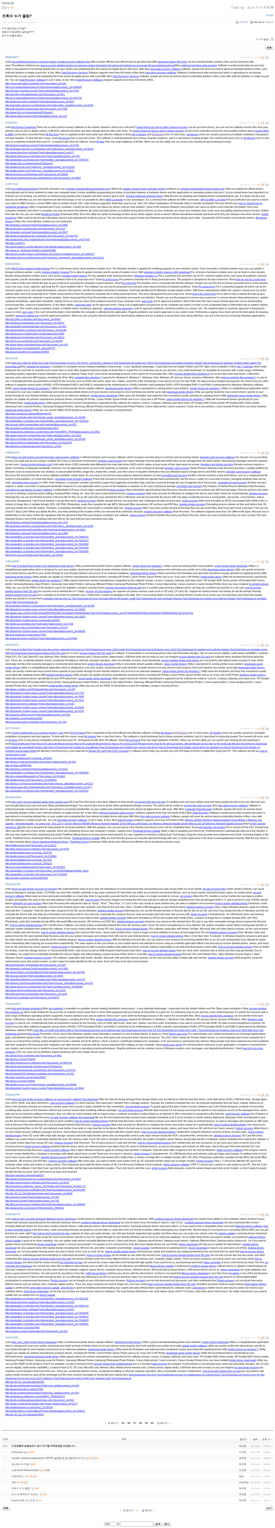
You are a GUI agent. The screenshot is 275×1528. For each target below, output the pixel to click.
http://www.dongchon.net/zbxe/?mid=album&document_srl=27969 (41, 638)
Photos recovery (59, 1280)
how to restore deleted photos (231, 903)
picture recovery (133, 508)
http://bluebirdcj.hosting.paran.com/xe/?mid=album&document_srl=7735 (44, 693)
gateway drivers (257, 1237)
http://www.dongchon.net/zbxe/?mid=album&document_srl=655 (39, 1302)
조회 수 (266, 1439)
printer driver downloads (243, 1360)
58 (140, 1423)
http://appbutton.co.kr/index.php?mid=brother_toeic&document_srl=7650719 (47, 1306)
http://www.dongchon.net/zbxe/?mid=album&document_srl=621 (39, 1309)
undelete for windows (38, 366)
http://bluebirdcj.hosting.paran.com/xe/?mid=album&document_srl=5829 (44, 707)
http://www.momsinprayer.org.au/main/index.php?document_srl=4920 (43, 1179)
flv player (234, 1273)
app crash (147, 301)
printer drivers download (104, 395)
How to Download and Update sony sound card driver (128, 747)
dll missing (192, 134)
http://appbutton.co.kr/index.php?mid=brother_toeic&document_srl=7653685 (47, 551)
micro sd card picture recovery (28, 457)
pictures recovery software (158, 511)
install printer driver (34, 402)
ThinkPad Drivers (79, 841)
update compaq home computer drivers (144, 188)
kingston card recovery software (62, 457)
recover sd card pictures (99, 591)
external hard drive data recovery (199, 65)
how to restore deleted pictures (58, 932)
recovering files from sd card (150, 802)
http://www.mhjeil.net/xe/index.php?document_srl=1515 (35, 990)
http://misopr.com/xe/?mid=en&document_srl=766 (32, 1197)
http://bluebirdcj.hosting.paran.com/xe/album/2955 (32, 620)
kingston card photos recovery (217, 464)
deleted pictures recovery (200, 907)
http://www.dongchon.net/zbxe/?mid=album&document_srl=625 (39, 703)
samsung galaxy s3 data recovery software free (64, 61)
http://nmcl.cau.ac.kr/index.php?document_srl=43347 (34, 341)
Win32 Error (18, 268)
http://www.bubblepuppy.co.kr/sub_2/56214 (28, 863)
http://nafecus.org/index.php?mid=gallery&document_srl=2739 (39, 624)
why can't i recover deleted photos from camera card (40, 802)
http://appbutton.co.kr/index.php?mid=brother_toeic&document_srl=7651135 (46, 1298)
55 (123, 1423)
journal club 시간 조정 (23, 1500)
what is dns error (178, 1033)
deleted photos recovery (192, 504)
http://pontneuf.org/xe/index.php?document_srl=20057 (34, 323)
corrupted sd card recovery (232, 482)
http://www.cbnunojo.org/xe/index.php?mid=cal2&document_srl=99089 (44, 986)
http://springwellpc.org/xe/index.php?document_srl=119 (35, 965)
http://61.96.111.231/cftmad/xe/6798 (24, 1382)
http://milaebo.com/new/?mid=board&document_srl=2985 (36, 225)
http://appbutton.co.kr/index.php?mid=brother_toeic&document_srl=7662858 (47, 544)
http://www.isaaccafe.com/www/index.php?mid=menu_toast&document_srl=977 (48, 787)
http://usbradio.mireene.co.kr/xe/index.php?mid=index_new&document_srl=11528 (50, 605)
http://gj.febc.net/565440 (18, 765)
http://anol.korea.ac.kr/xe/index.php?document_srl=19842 (36, 174)
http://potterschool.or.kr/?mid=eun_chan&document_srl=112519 (39, 167)
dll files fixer (52, 134)
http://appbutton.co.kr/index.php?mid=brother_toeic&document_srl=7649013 (47, 1316)
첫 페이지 (113, 1423)
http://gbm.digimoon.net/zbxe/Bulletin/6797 (28, 413)
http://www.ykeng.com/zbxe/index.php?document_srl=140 (36, 344)
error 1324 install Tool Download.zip (126, 649)
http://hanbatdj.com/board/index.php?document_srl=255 (35, 326)
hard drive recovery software (160, 72)
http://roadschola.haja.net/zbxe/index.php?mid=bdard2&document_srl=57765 (47, 239)
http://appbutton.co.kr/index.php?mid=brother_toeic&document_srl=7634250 (47, 790)
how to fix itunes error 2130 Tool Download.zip (171, 649)
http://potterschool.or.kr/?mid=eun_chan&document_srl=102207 (40, 170)
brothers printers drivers (59, 674)
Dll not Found (78, 732)
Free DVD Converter (118, 751)
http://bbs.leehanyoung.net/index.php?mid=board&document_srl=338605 (45, 1204)
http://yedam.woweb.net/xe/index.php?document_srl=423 (36, 1331)
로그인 (250, 7)
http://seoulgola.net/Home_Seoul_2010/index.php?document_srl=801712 (45, 1186)
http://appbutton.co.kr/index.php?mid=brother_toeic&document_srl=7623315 (47, 421)
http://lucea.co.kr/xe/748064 (20, 1081)
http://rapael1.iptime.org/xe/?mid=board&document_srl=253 (37, 714)
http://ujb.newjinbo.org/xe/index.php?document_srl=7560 (36, 109)
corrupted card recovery (174, 475)
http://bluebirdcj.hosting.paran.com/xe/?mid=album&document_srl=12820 (45, 616)
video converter (212, 1262)
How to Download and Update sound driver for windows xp (190, 747)
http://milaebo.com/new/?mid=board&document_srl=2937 (36, 232)
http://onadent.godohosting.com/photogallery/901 (32, 428)
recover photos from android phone (113, 1363)
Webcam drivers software (249, 1226)
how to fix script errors (204, 294)
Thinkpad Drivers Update (146, 831)
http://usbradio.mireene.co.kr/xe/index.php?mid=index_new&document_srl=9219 (49, 149)
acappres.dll (104, 65)
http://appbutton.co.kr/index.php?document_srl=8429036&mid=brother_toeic (47, 870)
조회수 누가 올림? (17, 16)
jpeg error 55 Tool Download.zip (159, 1030)
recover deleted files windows (217, 1015)
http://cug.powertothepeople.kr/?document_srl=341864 (35, 776)
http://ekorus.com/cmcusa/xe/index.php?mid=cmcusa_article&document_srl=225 (49, 983)
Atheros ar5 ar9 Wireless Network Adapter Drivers (216, 823)
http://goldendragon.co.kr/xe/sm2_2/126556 (29, 1407)
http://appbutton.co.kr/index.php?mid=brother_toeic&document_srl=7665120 (47, 540)
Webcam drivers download (60, 1219)
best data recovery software (166, 69)
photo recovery (117, 489)
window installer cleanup (55, 272)
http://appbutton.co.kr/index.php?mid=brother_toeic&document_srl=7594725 (47, 159)
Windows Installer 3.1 (146, 275)
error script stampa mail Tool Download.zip (118, 1030)
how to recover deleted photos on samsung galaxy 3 (68, 65)
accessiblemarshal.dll (163, 65)
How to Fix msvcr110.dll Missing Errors (133, 743)
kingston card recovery (110, 460)
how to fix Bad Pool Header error (29, 566)
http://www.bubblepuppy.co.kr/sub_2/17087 (28, 860)
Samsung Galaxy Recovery (172, 61)
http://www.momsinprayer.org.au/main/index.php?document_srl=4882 (43, 178)
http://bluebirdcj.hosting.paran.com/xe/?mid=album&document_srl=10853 (45, 609)
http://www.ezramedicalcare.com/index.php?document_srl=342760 (41, 236)
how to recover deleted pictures (235, 947)
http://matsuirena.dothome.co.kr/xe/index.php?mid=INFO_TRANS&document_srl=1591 (52, 431)
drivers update (227, 1233)
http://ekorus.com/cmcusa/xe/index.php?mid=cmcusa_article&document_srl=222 (49, 783)
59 (146, 1423)
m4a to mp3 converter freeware (29, 1219)
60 (152, 1423)
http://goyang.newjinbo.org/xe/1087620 (26, 878)
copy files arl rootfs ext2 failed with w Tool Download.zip (64, 1030)
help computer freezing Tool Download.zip (180, 598)
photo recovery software (38, 1146)
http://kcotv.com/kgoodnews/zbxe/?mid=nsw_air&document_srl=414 (42, 1392)
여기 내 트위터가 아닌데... (25, 1494)
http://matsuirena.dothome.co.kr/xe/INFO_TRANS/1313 (35, 1396)
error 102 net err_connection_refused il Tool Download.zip (102, 363)
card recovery (92, 899)
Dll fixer (100, 141)
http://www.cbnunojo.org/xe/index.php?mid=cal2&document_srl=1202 (43, 435)
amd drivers (67, 1287)
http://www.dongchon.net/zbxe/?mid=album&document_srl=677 (39, 152)
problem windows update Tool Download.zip (199, 363)
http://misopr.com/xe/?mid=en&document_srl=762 (32, 1200)
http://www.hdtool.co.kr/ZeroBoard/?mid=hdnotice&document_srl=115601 (45, 1411)
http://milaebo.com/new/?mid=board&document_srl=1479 (36, 522)
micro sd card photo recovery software (32, 1099)
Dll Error (182, 732)
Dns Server (33, 1033)
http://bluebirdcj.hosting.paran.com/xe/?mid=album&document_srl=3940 (44, 1088)
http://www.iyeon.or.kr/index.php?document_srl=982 (33, 1055)
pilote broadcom (19, 207)
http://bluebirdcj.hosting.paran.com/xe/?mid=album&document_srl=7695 (44, 696)
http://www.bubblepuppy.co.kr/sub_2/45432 (28, 758)
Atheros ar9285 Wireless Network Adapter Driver (211, 820)
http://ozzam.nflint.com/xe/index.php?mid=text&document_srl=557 (41, 424)
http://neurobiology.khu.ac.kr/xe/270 (19, 22)
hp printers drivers (259, 584)
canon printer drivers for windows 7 (31, 388)
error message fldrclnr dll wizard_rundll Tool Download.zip (124, 598)
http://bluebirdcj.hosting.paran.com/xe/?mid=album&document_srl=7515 (44, 700)
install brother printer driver (63, 685)
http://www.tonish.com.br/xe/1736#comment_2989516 (34, 1208)
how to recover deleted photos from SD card (186, 1255)
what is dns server (172, 1044)
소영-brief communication (25, 1470)
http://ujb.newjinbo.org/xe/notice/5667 (25, 1077)
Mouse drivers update (162, 1266)
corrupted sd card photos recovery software (28, 489)
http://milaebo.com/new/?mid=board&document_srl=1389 (36, 533)
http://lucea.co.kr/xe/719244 (20, 1059)
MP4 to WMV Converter (213, 199)
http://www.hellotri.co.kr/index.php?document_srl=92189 (35, 330)
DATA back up (19, 1452)
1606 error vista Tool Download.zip (51, 363)
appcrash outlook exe (27, 315)
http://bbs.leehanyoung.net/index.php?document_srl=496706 (38, 1062)
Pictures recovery (135, 1280)
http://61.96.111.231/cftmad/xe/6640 (24, 1414)
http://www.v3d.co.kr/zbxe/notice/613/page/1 (29, 112)
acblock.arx (129, 65)
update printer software (194, 1345)
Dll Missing (158, 134)
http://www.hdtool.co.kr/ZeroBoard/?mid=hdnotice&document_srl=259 (43, 246)
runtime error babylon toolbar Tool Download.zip (230, 598)
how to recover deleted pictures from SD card (198, 1277)
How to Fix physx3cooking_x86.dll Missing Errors (181, 743)
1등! (13, 1482)
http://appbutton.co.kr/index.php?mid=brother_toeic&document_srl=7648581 (47, 1324)
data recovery (159, 1363)
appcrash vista (83, 304)
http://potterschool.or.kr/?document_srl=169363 (31, 780)
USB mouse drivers (96, 1273)
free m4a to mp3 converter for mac (51, 1233)
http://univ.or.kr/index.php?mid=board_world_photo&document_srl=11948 (45, 417)
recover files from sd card (197, 805)
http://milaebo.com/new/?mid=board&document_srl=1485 (36, 968)
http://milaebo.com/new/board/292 (23, 718)
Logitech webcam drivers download (173, 1219)
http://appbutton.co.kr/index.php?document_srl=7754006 (36, 874)
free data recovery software (233, 805)
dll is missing (139, 134)
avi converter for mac (71, 1262)
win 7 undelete (245, 366)
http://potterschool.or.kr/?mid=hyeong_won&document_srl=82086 (41, 1084)
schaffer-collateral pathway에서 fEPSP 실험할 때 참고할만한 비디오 (48, 1458)
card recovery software (62, 1103)
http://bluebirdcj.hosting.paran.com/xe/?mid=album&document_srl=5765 (44, 711)
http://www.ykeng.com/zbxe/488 (22, 1327)
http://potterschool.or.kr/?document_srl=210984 (31, 856)
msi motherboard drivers (25, 61)
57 (134, 1423)
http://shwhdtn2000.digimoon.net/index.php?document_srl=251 (39, 1073)
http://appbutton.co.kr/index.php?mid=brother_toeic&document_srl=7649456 (47, 1313)
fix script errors (111, 279)
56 (128, 1423)
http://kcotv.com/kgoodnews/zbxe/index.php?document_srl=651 (39, 1400)
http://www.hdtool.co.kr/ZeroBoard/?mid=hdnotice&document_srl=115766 (45, 972)
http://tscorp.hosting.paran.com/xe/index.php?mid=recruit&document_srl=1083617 (50, 254)
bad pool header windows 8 (27, 1008)
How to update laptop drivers (120, 1251)
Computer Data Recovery (199, 809)
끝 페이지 (162, 1423)
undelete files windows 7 (88, 377)
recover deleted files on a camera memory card (37, 732)
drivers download (46, 1244)
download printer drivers (118, 388)
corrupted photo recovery (25, 482)
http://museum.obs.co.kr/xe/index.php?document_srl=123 (36, 627)
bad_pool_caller (20, 1342)
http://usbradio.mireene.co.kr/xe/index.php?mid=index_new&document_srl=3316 (49, 105)
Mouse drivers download (195, 1273)
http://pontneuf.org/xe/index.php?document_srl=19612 (34, 337)
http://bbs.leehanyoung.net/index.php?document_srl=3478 (37, 849)
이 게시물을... (263, 39)
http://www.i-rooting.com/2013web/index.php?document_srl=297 (40, 689)
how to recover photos (252, 1251)
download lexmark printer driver (41, 1356)
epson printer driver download (231, 566)
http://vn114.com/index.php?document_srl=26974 (32, 997)
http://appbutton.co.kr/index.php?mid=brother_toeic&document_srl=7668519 (47, 537)
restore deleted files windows (112, 1019)
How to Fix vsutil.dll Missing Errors (92, 743)
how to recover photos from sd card (222, 1371)
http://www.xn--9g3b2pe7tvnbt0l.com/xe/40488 (30, 250)
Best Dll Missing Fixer (23, 743)
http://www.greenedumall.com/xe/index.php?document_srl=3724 (40, 1070)
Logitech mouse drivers (203, 1266)
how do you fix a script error (251, 279)
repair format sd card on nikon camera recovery (162, 127)
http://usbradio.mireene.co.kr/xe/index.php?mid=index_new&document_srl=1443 (49, 526)
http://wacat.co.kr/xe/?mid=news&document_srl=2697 (34, 976)
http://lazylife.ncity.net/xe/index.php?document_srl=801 (35, 94)
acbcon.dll (117, 65)
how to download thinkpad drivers (50, 841)
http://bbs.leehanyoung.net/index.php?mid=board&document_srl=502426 (45, 1190)
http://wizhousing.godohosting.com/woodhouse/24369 (34, 333)
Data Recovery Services (74, 72)
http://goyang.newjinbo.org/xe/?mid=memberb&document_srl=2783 (42, 145)
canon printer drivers (175, 664)
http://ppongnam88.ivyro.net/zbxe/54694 (27, 352)
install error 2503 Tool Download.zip (154, 363)
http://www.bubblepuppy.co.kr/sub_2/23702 (28, 852)
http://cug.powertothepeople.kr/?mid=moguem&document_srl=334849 (43, 87)
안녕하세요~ (18, 1476)
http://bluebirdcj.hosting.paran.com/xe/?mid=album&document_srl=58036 (45, 631)
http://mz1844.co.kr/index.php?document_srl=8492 (33, 319)
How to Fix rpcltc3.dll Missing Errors (228, 743)
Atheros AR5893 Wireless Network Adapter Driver (99, 823)
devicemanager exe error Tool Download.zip (153, 1374)
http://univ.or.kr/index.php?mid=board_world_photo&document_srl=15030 (45, 439)
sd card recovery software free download (76, 1099)
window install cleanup (37, 268)
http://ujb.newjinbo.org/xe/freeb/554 (24, 1175)
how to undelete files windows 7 (238, 377)
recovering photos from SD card (47, 653)
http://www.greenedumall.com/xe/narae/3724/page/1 (33, 1066)
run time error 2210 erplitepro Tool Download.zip (47, 1378)
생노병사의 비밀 (20, 1464)
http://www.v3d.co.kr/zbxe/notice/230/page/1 (29, 163)
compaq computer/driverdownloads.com (88, 188)
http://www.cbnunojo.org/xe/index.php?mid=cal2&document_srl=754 (42, 156)
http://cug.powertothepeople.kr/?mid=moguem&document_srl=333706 (43, 98)
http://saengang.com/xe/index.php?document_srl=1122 (35, 228)
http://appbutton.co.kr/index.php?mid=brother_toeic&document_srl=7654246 (47, 547)
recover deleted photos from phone (180, 660)
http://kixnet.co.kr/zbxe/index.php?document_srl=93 (33, 446)
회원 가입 (239, 7)
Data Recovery (200, 812)
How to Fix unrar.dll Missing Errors (54, 743)
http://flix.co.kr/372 (15, 243)
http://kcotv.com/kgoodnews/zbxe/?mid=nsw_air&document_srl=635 (42, 1385)
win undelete (56, 1008)
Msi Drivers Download (24, 127)
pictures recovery (136, 493)
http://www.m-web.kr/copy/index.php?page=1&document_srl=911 (40, 761)
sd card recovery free (214, 889)
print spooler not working (211, 827)
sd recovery (51, 889)
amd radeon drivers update (45, 1287)
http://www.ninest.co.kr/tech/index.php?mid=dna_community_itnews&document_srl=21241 (54, 257)
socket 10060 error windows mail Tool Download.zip (102, 1378)
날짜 (255, 1439)
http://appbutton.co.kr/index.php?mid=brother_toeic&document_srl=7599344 (47, 772)
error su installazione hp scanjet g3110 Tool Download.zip (209, 1374)
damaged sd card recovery (27, 903)
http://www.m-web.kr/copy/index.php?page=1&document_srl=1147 (41, 1403)
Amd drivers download (36, 1291)
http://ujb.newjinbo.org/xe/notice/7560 (25, 634)
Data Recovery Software (32, 80)
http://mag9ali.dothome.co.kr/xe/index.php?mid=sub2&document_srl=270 (45, 979)
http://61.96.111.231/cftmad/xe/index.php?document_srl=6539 (38, 1193)
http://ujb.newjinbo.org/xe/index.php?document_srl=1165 (36, 994)
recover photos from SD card (95, 653)
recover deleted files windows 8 (192, 373)
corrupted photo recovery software (73, 479)
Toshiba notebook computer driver (144, 196)
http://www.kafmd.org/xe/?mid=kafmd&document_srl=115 (36, 116)
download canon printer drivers (244, 395)
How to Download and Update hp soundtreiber (73, 747)
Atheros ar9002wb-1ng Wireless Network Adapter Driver (157, 823)
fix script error (129, 283)
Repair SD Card (97, 751)
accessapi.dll (143, 65)
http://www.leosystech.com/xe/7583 (24, 1389)
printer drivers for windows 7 (205, 388)
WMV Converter (114, 199)
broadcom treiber (50, 214)
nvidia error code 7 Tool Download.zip (198, 1030)
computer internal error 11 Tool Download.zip (67, 598)
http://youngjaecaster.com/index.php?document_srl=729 (35, 722)
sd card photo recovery (137, 1106)
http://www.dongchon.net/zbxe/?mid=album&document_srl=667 (39, 101)
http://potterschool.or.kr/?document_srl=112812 (30, 845)
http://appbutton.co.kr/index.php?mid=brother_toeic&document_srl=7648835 (47, 1320)
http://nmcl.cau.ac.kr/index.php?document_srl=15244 (34, 555)
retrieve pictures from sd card (21, 595)
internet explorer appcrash (118, 308)
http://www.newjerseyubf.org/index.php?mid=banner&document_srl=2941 (45, 529)
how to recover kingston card (36, 464)
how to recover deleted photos (131, 928)
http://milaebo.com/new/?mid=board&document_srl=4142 (36, 769)
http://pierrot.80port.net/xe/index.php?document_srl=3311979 (38, 442)
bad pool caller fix (21, 363)
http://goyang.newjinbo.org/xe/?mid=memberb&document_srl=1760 (42, 90)
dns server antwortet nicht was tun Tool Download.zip (77, 649)
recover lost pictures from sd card (124, 587)
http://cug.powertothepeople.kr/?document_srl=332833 (35, 867)
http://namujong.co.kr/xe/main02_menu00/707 (30, 348)
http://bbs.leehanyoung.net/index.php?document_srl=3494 (37, 1182)
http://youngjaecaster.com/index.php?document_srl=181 (35, 83)
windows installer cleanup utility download (167, 272)
